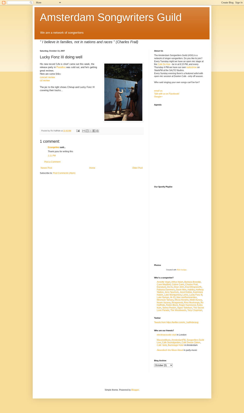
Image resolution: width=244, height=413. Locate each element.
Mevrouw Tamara (165, 300)
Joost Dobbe (186, 292)
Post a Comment (52, 162)
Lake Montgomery (172, 295)
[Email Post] (78, 131)
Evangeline (53, 147)
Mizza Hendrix (182, 300)
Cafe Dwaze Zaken (191, 342)
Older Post (137, 168)
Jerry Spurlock (172, 292)
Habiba (191, 289)
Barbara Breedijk (192, 282)
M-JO (172, 297)
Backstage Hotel (176, 345)
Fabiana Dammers (166, 289)
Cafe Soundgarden (171, 342)
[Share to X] (90, 131)
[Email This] (84, 131)
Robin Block (172, 305)
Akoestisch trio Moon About (170, 350)
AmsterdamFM (178, 340)
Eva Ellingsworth (193, 287)
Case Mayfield (164, 284)
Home (92, 168)
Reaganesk (177, 302)
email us (158, 91)
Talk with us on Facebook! (166, 94)
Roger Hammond (187, 305)
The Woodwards (178, 310)
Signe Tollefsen (184, 307)
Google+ (158, 96)
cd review (45, 80)
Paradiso (61, 67)
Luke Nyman (163, 297)
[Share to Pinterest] (97, 131)
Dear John (179, 287)
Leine (185, 295)
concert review (47, 77)
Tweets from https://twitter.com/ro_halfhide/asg (176, 322)
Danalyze (161, 287)
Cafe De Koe (164, 64)
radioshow (191, 67)
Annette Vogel (163, 282)
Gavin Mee (181, 289)
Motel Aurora (196, 300)
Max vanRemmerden (186, 297)
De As (170, 287)
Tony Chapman (194, 310)
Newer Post (46, 168)
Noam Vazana (164, 302)
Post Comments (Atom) (64, 173)
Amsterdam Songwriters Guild (111, 17)
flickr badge (181, 270)
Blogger (135, 390)
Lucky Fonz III (195, 295)
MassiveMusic (164, 340)
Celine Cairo (178, 284)
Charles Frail (191, 284)
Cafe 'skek (162, 345)
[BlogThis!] (87, 131)
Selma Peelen (169, 307)
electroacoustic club (166, 335)
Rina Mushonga (192, 302)
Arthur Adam (177, 282)
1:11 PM (52, 155)
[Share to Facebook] (94, 131)
